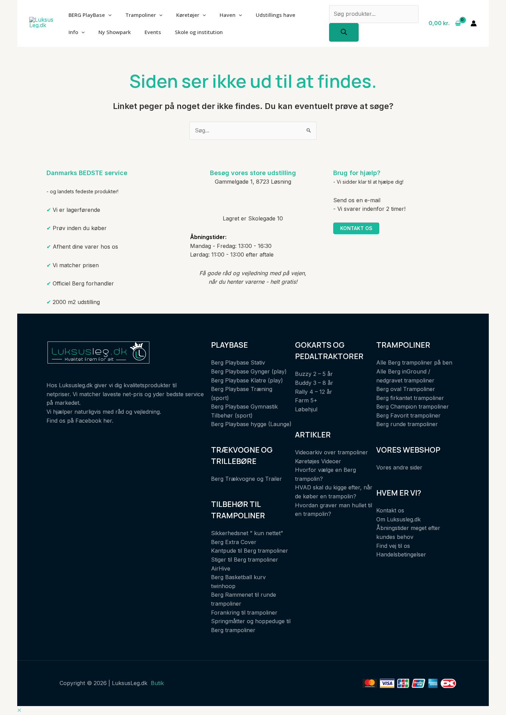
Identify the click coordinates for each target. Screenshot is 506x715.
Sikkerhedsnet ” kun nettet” (247, 533)
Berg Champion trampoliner (412, 406)
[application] (108, 14)
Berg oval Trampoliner (405, 389)
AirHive (220, 568)
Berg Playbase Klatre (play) (247, 380)
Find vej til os (393, 545)
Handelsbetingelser (401, 554)
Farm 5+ (306, 400)
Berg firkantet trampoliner (410, 397)
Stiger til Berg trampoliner (244, 559)
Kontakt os (356, 228)
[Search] (344, 32)
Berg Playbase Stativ (238, 362)
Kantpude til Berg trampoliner (249, 550)
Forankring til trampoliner (244, 612)
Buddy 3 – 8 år (314, 382)
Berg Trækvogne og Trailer (246, 478)
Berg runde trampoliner (407, 424)
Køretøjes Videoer (318, 461)
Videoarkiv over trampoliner (331, 452)
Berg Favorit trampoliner (408, 415)
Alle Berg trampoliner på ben (414, 362)
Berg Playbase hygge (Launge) (251, 424)
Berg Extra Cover (233, 542)
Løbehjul (306, 409)
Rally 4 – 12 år (313, 391)
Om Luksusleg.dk (398, 519)
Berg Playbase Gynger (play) (249, 371)
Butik (157, 683)
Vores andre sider (399, 467)
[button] (19, 710)
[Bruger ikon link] (474, 23)
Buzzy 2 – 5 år (314, 373)
